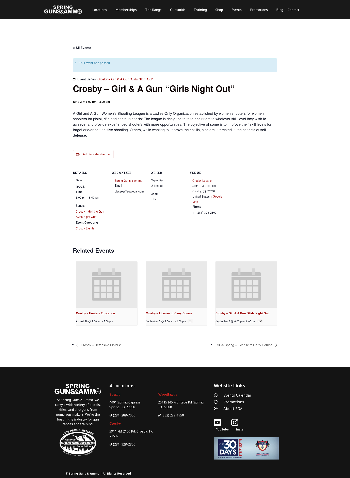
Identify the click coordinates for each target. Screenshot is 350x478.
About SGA (232, 408)
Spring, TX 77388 (122, 407)
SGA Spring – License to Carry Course (245, 345)
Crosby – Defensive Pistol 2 (100, 345)
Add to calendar (94, 154)
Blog (279, 10)
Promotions (233, 401)
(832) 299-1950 (173, 415)
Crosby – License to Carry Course (169, 313)
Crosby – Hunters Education (95, 313)
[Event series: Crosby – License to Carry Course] (190, 321)
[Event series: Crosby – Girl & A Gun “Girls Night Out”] (260, 321)
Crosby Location (202, 180)
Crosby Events (85, 228)
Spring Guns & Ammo (128, 180)
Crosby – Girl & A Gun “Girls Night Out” (243, 313)
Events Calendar (237, 395)
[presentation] (106, 285)
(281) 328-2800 (124, 444)
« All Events (82, 47)
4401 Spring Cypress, (125, 402)
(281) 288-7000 (124, 415)
